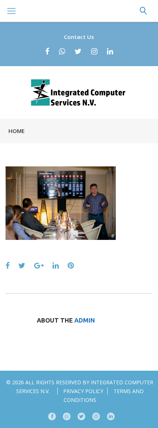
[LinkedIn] (110, 51)
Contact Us (79, 36)
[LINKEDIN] (111, 416)
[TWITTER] (81, 416)
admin (84, 320)
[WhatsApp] (62, 51)
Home (16, 130)
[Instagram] (94, 51)
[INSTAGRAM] (96, 416)
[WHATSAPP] (67, 416)
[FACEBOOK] (52, 416)
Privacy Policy (83, 391)
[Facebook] (47, 51)
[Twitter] (78, 51)
